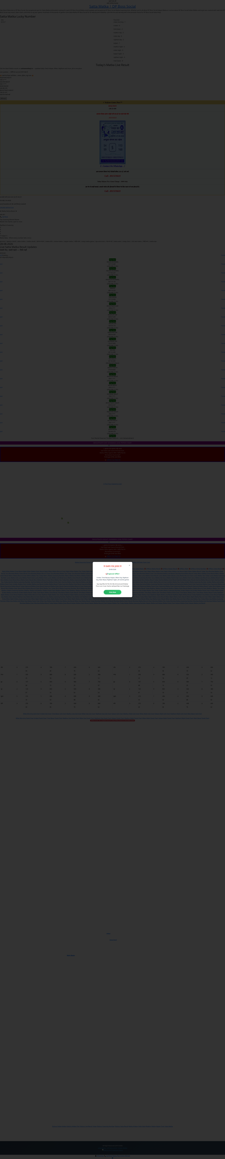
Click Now (112, 592)
